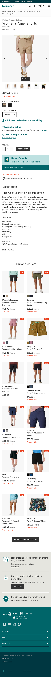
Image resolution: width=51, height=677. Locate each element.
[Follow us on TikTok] (19, 624)
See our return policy (9, 138)
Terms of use (7, 662)
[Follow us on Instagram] (14, 624)
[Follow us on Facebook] (4, 624)
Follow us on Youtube (9, 624)
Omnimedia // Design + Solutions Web (19, 671)
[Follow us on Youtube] (9, 624)
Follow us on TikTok (19, 624)
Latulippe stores (8, 5)
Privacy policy (7, 658)
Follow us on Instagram (14, 624)
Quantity (5, 145)
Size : (9, 110)
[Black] (10, 105)
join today (19, 167)
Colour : (10, 101)
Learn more (44, 130)
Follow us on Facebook (4, 624)
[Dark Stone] (4, 105)
